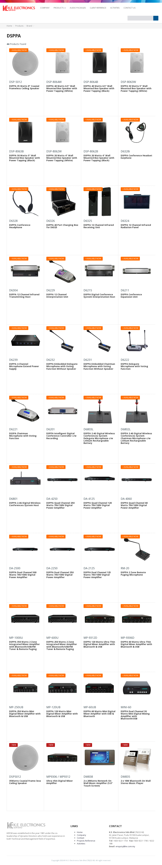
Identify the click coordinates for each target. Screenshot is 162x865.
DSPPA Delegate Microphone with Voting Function (134, 366)
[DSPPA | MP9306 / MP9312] (62, 758)
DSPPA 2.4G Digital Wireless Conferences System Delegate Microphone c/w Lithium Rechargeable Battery (99, 438)
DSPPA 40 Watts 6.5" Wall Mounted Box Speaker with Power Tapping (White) (61, 88)
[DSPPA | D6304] (25, 271)
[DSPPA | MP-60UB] (100, 688)
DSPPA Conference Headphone (19, 226)
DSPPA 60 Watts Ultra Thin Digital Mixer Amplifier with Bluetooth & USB (136, 644)
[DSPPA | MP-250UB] (25, 688)
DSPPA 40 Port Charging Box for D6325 (62, 226)
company (45, 7)
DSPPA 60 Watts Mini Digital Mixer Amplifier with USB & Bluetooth (99, 714)
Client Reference (98, 7)
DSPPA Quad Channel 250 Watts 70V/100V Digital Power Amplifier (60, 505)
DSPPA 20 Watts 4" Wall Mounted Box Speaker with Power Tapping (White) (61, 158)
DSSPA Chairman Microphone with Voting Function (23, 436)
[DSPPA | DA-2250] (62, 549)
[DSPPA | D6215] (100, 271)
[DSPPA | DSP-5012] (25, 63)
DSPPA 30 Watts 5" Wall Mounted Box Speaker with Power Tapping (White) (136, 88)
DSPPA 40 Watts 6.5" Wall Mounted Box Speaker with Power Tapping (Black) (99, 88)
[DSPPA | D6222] (137, 341)
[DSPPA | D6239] (25, 341)
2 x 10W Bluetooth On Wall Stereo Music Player (136, 782)
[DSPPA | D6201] (62, 410)
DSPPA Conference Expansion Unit (131, 295)
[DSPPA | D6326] (62, 202)
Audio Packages (78, 7)
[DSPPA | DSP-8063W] (137, 63)
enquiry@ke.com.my (125, 846)
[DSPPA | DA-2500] (25, 549)
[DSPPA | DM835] (137, 758)
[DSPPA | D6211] (137, 271)
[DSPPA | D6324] (137, 202)
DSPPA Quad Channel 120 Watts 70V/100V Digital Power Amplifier (98, 505)
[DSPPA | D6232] (62, 341)
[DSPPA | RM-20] (137, 549)
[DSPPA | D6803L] (100, 410)
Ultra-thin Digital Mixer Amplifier (59, 782)
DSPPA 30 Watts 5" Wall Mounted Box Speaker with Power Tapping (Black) (24, 158)
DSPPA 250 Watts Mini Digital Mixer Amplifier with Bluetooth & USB (24, 714)
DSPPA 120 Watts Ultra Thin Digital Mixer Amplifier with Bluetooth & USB (99, 644)
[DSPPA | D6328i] (137, 132)
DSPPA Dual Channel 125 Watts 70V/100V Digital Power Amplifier (97, 575)
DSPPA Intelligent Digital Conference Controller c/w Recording (61, 436)
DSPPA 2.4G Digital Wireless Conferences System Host (24, 504)
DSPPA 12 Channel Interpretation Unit (57, 295)
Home (9, 25)
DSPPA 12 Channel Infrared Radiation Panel (136, 226)
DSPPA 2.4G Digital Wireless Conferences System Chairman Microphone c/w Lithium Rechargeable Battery (136, 438)
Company (81, 835)
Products (19, 25)
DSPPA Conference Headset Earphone (136, 156)
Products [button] (59, 7)
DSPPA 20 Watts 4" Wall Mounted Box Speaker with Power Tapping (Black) (99, 158)
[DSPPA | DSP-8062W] (62, 132)
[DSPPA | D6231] (100, 341)
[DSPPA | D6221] (25, 410)
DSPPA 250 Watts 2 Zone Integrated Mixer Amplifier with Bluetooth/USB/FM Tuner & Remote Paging (61, 645)
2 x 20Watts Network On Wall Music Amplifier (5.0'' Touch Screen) (98, 783)
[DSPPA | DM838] (100, 758)
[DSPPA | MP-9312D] (100, 619)
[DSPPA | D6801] (25, 480)
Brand (29, 25)
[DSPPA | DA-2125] (100, 549)
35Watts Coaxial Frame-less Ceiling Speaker (25, 782)
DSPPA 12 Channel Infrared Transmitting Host (24, 295)
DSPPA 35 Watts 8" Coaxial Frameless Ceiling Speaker (24, 87)
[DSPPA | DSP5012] (25, 758)
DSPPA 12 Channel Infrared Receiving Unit (99, 226)
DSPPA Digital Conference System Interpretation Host (99, 295)
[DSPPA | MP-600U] (62, 619)
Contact (80, 837)
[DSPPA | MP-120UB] (62, 688)
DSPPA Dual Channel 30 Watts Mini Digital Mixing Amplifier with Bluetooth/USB (135, 715)
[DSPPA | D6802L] (137, 410)
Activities (114, 7)
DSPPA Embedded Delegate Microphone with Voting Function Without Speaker (62, 366)
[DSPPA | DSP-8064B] (100, 63)
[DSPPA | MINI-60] (137, 688)
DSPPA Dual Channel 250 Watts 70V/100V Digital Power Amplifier (60, 575)
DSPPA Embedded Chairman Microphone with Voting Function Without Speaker (99, 366)
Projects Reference (86, 840)
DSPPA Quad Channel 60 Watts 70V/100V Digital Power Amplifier (134, 505)
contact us (129, 7)
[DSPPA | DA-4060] (137, 480)
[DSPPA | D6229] (62, 271)
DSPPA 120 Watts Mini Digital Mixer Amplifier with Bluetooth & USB (62, 714)
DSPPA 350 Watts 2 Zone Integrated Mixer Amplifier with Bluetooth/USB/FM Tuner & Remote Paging (24, 645)
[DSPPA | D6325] (100, 202)
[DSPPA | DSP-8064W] (62, 63)
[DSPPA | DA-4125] (100, 480)
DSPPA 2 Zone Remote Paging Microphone (133, 573)
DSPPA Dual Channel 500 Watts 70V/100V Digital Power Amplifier (22, 575)
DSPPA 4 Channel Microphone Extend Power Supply (24, 366)
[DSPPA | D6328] (25, 202)
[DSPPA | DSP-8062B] (100, 132)
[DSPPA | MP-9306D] (137, 619)
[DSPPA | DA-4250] (62, 480)
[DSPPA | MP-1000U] (25, 619)
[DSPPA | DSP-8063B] (25, 132)
